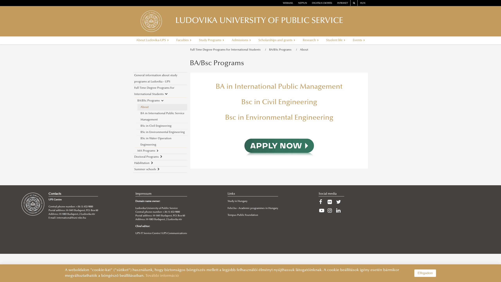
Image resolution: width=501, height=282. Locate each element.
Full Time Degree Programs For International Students (226, 49)
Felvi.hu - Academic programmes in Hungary (253, 208)
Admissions (240, 40)
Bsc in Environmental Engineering (279, 118)
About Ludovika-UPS (151, 40)
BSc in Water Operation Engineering (156, 141)
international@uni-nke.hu (71, 218)
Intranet (342, 3)
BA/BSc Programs (281, 49)
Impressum (143, 193)
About (304, 49)
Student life (334, 40)
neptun (302, 3)
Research (310, 40)
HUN (362, 3)
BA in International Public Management (279, 87)
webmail (288, 3)
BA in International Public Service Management (162, 116)
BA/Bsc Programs (217, 63)
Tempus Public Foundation (243, 215)
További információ (162, 276)
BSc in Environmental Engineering (163, 132)
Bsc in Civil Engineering (279, 102)
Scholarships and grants (275, 40)
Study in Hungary (237, 201)
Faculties (182, 40)
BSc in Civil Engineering (156, 126)
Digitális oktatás (322, 3)
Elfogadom (425, 273)
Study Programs (210, 40)
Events (358, 40)
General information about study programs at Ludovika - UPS (155, 78)
